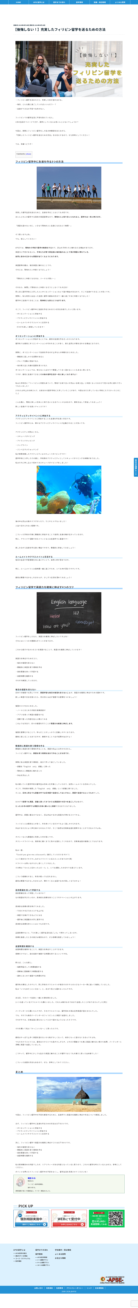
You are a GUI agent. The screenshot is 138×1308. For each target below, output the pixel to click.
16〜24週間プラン (43, 1265)
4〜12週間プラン (43, 1262)
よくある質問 (120, 2)
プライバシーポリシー (74, 1288)
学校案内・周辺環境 (63, 1250)
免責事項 (59, 1288)
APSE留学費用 (42, 1257)
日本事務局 (99, 1288)
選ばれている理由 (21, 1256)
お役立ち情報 (60, 1258)
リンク (89, 1288)
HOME (18, 2)
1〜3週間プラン (42, 1260)
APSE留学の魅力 (21, 1253)
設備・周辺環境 (100, 2)
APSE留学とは (38, 2)
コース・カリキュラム (22, 1258)
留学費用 (79, 2)
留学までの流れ (59, 2)
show (28, 154)
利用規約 (49, 1288)
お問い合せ (38, 1288)
